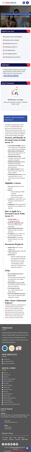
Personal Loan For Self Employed (13, 36)
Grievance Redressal (8, 381)
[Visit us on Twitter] (9, 444)
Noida (14, 437)
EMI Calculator (7, 395)
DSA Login (6, 383)
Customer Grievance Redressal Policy (12, 404)
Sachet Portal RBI (7, 400)
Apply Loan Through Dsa (9, 363)
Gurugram (4, 439)
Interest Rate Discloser (8, 402)
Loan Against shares (10, 50)
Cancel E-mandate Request (9, 379)
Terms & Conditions (8, 385)
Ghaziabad (17, 439)
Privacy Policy (7, 387)
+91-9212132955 (11, 75)
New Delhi (5, 437)
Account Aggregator (8, 393)
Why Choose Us (7, 374)
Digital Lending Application (10, 398)
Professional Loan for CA (11, 47)
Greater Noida (21, 437)
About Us (6, 372)
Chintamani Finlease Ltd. (15, 447)
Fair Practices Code (8, 389)
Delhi (10, 437)
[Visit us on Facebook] (6, 444)
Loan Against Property (8, 361)
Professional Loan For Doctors (12, 57)
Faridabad (11, 439)
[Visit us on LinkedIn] (11, 444)
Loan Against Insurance (11, 53)
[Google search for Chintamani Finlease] (17, 444)
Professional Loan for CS (11, 43)
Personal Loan (7, 359)
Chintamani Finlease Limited (19, 451)
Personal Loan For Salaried (12, 40)
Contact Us (6, 376)
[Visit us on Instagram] (14, 444)
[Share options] (3, 444)
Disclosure (6, 391)
